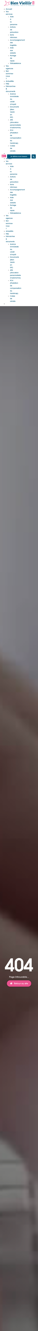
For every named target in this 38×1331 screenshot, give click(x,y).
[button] (4, 156)
